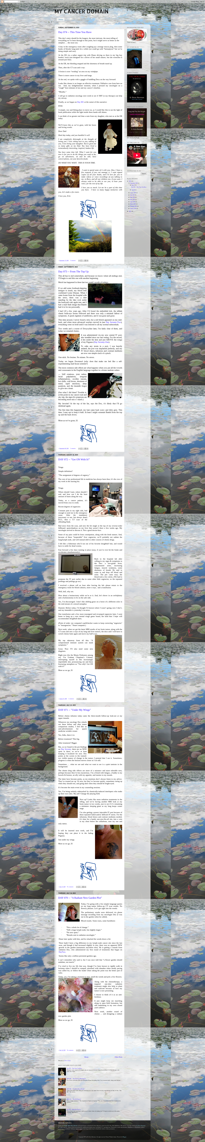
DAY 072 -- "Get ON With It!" (74, 459)
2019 (130, 181)
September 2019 (134, 183)
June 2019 (132, 197)
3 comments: (73, 260)
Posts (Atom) (67, 1060)
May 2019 (132, 199)
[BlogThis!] (81, 261)
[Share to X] (83, 261)
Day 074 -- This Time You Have (75, 32)
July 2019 (132, 195)
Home (61, 19)
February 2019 (133, 206)
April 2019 (132, 201)
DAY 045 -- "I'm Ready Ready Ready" (76, 1089)
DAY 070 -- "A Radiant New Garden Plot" (80, 897)
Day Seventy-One (101, 342)
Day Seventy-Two (113, 322)
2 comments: (73, 448)
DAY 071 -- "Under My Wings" (74, 709)
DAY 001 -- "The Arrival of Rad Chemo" (76, 1078)
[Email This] (79, 261)
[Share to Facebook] (85, 261)
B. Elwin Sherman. (141, 1125)
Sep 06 (133, 190)
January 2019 (133, 208)
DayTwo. (62, 952)
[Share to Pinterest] (87, 261)
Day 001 (80, 102)
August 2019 (133, 192)
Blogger (124, 1137)
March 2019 (133, 204)
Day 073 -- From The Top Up (73, 271)
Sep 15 (133, 185)
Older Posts (118, 1057)
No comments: (70, 887)
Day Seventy (66, 749)
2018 (130, 211)
